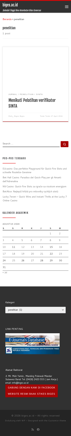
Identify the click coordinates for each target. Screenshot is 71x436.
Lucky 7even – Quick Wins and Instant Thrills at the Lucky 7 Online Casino (35, 198)
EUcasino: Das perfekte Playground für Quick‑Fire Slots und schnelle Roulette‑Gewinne (35, 170)
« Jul (5, 272)
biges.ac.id (28, 415)
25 (13, 260)
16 (60, 247)
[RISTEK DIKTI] (32, 350)
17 (4, 253)
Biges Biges (19, 116)
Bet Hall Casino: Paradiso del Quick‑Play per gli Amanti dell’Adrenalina (32, 179)
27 (32, 260)
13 (32, 247)
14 (41, 247)
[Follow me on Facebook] (38, 429)
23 (60, 253)
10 (4, 247)
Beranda (7, 19)
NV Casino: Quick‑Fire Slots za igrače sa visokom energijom (34, 186)
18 (13, 253)
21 (41, 253)
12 (22, 247)
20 (32, 253)
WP (23, 420)
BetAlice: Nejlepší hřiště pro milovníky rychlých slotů (30, 191)
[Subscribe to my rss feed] (33, 429)
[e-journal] (32, 339)
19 (22, 253)
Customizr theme (57, 420)
